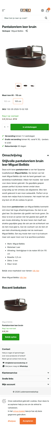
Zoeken (46, 18)
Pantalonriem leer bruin (12, 325)
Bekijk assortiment (3, 10)
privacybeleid (19, 411)
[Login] (42, 10)
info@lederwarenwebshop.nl (16, 363)
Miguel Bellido (17, 31)
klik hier (36, 271)
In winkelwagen (30, 127)
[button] (44, 57)
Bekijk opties (10, 337)
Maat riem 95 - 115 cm (11, 95)
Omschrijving (12, 155)
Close (25, 373)
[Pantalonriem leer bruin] (15, 305)
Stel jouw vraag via (16, 366)
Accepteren (28, 421)
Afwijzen (12, 421)
